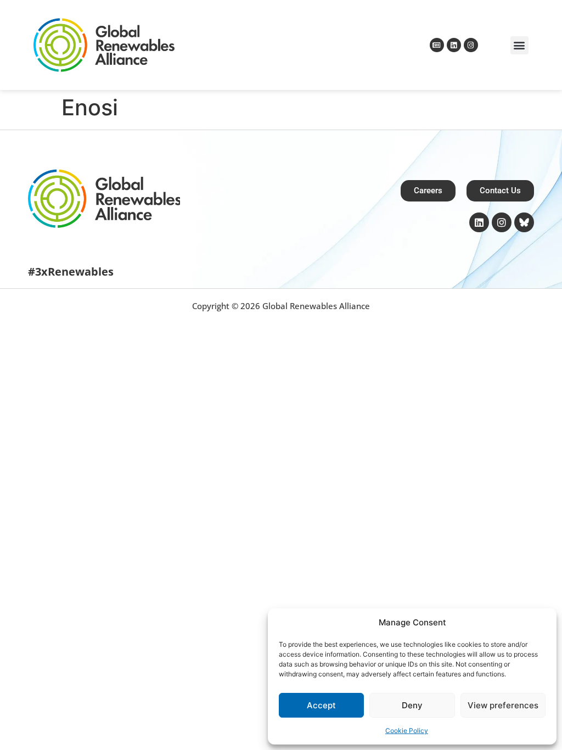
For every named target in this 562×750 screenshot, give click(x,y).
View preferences (503, 705)
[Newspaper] (437, 45)
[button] (519, 45)
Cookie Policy (406, 730)
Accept (321, 705)
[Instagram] (471, 45)
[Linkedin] (454, 45)
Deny (412, 705)
